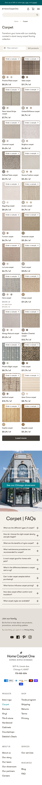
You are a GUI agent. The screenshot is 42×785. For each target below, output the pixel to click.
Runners (6, 709)
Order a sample (11, 59)
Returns (25, 709)
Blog (23, 769)
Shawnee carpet (28, 237)
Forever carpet (7, 237)
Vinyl (4, 713)
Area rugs (7, 700)
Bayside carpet (27, 428)
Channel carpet (8, 144)
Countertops (8, 732)
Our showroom (9, 766)
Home (16, 21)
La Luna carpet (8, 267)
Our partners (8, 771)
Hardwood (7, 722)
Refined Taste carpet (10, 175)
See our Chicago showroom (21, 485)
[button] (38, 8)
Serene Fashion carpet (30, 175)
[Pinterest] (24, 637)
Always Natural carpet (10, 333)
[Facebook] (18, 637)
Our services (27, 753)
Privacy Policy (29, 630)
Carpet (25, 21)
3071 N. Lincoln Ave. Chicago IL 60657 (21, 668)
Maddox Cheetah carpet (28, 335)
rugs (26, 2)
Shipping (25, 704)
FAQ (23, 773)
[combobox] (21, 15)
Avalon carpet (27, 206)
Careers (6, 775)
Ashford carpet (7, 397)
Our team (7, 762)
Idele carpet (26, 81)
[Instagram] (30, 637)
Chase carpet (27, 298)
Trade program (28, 700)
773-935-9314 (21, 673)
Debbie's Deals (9, 736)
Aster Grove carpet (29, 397)
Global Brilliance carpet (31, 111)
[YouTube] (12, 637)
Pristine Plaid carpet (9, 81)
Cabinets (6, 727)
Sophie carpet (7, 428)
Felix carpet (26, 367)
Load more (20, 438)
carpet (34, 2)
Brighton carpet (28, 144)
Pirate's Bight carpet (10, 367)
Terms (24, 713)
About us (6, 753)
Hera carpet (6, 298)
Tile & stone (7, 718)
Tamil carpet (26, 267)
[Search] (37, 15)
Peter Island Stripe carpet (9, 112)
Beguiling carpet (8, 206)
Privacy (25, 718)
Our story (6, 757)
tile (23, 2)
